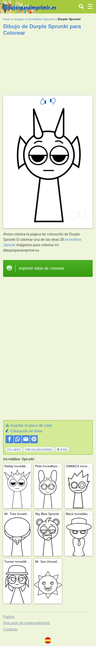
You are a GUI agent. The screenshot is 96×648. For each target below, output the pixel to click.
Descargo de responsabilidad (26, 623)
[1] (43, 102)
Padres (9, 617)
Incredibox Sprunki (41, 19)
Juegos (19, 19)
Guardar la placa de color (31, 425)
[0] (52, 102)
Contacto (10, 629)
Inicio (6, 19)
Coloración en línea (26, 431)
